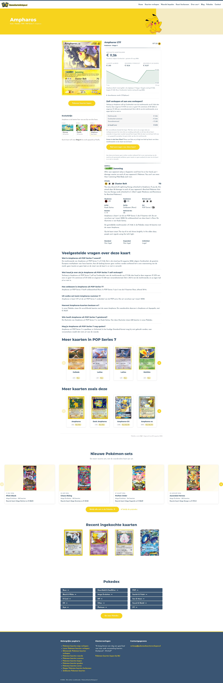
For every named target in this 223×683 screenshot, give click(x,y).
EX (64, 603)
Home (140, 4)
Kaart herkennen (182, 4)
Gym (64, 607)
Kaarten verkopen (152, 4)
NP (99, 599)
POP (22, 23)
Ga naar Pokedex (111, 616)
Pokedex (209, 4)
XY (133, 607)
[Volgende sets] (221, 484)
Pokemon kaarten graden (73, 663)
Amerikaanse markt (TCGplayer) (118, 95)
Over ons (194, 4)
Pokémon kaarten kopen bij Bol (107, 656)
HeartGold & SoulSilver (107, 590)
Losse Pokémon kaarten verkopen (76, 648)
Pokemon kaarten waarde (73, 656)
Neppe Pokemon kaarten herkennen (77, 668)
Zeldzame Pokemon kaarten (74, 671)
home (11, 23)
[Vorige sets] (2, 484)
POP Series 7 (30, 23)
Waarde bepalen (167, 4)
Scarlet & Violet (138, 594)
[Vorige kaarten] (64, 363)
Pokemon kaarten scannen (73, 658)
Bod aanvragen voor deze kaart (123, 147)
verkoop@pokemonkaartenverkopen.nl (145, 646)
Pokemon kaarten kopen (81, 103)
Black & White (68, 594)
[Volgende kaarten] (159, 363)
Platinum (101, 607)
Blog (203, 4)
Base (65, 590)
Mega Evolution (104, 594)
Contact (218, 4)
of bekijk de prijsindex (129, 509)
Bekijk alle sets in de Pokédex (102, 509)
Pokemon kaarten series (72, 666)
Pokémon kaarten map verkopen (75, 646)
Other (100, 603)
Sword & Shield (138, 603)
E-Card (65, 599)
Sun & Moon (137, 599)
